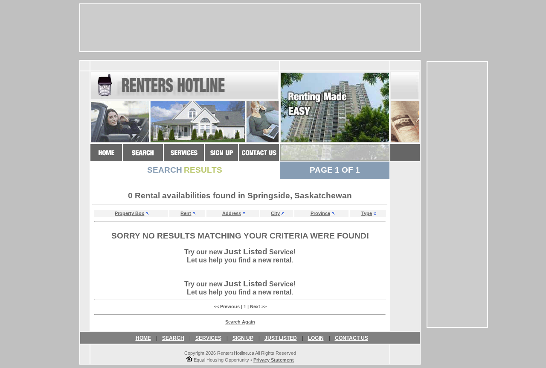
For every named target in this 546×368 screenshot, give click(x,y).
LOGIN (316, 338)
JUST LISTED (280, 338)
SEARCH (173, 338)
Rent (185, 213)
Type (366, 213)
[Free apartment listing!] (221, 156)
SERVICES (208, 338)
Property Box (129, 213)
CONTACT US (351, 338)
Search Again (240, 321)
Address (231, 213)
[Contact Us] (259, 156)
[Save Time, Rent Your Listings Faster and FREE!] (184, 156)
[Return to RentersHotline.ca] (106, 156)
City (275, 213)
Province (320, 213)
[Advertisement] (457, 194)
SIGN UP (242, 338)
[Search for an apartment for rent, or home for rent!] (143, 156)
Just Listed (245, 251)
